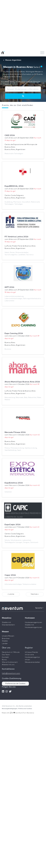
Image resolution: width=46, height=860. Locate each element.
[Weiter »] (23, 96)
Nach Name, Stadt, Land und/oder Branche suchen (22, 83)
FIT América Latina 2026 (16, 237)
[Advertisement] (23, 24)
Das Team (6, 655)
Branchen (6, 638)
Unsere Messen (8, 636)
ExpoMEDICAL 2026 (14, 186)
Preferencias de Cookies (15, 683)
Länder (5, 643)
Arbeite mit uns (8, 665)
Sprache (38, 608)
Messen (5, 632)
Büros (4, 660)
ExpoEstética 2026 (14, 483)
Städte (5, 641)
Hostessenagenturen (33, 622)
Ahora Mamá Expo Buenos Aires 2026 (22, 382)
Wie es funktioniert (10, 662)
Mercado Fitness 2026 (15, 432)
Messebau (6, 618)
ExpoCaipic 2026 (12, 525)
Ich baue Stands (31, 652)
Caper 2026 (10, 575)
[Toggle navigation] (42, 53)
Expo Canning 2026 (14, 333)
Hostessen (30, 618)
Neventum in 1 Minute (11, 652)
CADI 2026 (10, 135)
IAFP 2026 (9, 287)
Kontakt (5, 657)
